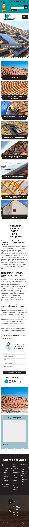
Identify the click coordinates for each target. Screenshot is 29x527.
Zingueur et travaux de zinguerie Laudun (15, 484)
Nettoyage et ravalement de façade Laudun (24, 480)
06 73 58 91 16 (20, 1)
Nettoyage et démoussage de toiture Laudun (15, 473)
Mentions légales (21, 523)
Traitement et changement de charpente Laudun (24, 469)
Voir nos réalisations (11, 46)
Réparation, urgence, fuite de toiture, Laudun (6, 468)
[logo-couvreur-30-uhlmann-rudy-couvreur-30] (10, 17)
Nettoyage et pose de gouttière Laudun (6, 478)
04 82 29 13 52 (7, 1)
